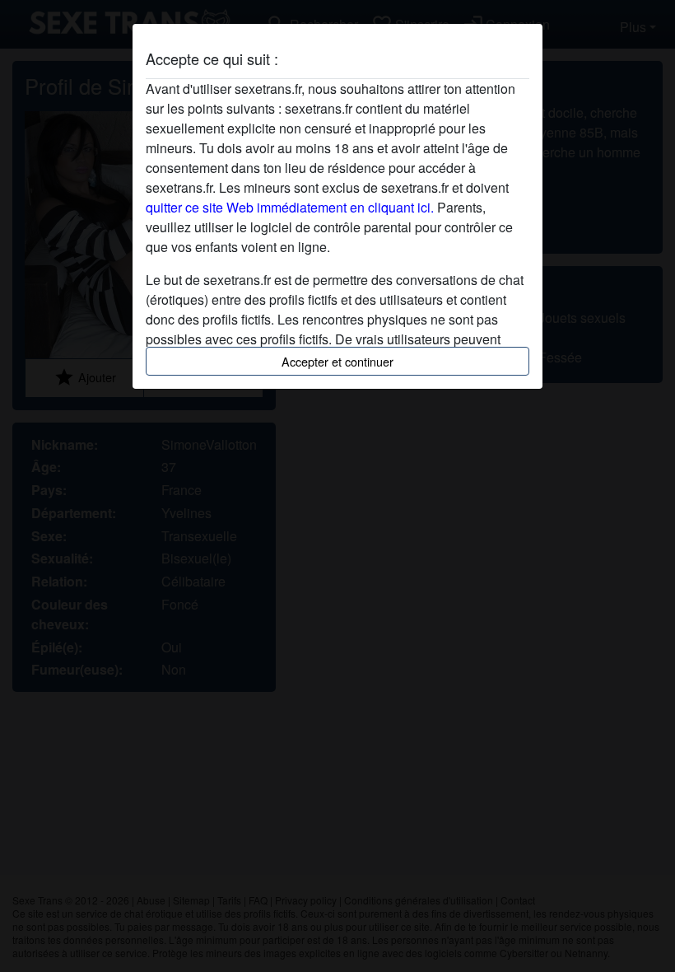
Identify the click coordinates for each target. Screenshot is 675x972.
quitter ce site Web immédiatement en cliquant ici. (290, 207)
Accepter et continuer (337, 361)
